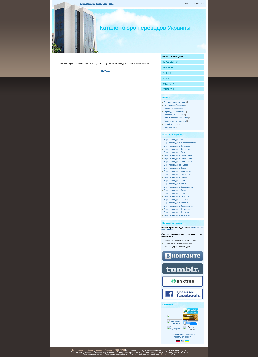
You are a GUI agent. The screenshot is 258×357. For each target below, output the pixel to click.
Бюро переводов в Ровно (175, 184)
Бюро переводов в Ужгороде (176, 196)
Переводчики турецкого (104, 352)
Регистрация (101, 3)
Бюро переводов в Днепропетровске (180, 143)
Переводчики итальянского (129, 352)
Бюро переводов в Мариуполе (177, 171)
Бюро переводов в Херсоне (176, 203)
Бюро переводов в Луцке (175, 168)
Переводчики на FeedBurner (182, 335)
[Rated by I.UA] (174, 319)
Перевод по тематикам (174, 111)
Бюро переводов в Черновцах (177, 215)
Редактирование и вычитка (176, 118)
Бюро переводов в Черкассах (177, 209)
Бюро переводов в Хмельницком (178, 206)
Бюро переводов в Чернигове (177, 212)
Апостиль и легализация (174, 102)
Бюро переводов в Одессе (175, 177)
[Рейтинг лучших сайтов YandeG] (174, 331)
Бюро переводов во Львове (176, 165)
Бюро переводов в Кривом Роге (178, 162)
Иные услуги (169, 127)
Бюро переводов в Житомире (177, 146)
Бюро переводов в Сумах (175, 190)
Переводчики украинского (174, 350)
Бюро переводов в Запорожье (177, 149)
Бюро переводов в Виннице (176, 139)
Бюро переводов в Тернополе (177, 193)
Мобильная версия (182, 337)
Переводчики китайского (177, 352)
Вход (111, 3)
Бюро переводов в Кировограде (178, 155)
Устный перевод (171, 124)
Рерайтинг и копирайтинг (175, 121)
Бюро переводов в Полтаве (176, 181)
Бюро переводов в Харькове (176, 200)
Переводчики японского (153, 352)
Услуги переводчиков (151, 350)
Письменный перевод (173, 115)
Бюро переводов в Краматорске (178, 158)
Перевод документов (173, 108)
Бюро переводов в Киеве (175, 152)
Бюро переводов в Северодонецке (179, 187)
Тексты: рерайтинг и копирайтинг (144, 354)
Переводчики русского (93, 354)
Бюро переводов (87, 3)
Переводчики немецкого (81, 352)
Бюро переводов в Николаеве (177, 174)
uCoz (173, 354)
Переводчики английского (116, 354)
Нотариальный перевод (174, 105)
